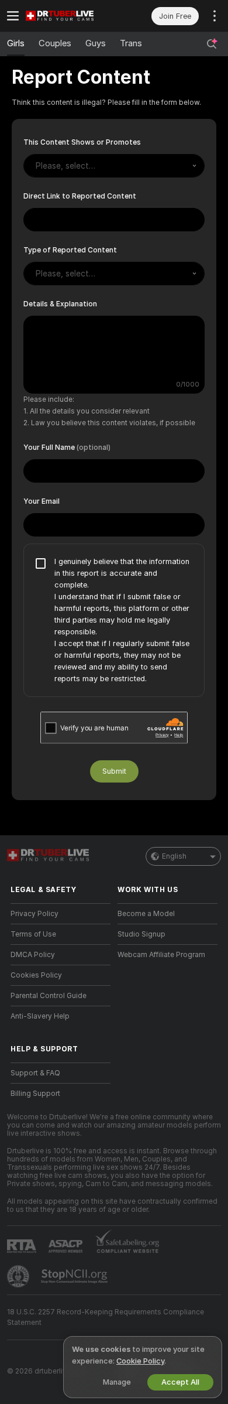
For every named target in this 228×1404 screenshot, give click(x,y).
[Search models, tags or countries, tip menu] (211, 44)
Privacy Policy (34, 914)
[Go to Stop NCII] (75, 1276)
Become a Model (146, 914)
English (174, 856)
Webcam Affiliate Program (161, 955)
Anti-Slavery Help (40, 1016)
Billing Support (35, 1093)
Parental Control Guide (49, 996)
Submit (114, 771)
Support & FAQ (35, 1073)
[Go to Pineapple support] (19, 1276)
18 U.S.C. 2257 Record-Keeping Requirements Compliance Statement (105, 1317)
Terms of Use (33, 934)
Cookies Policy (36, 975)
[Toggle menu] (13, 16)
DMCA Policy (33, 955)
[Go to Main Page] (70, 16)
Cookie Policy (140, 1361)
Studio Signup (141, 934)
